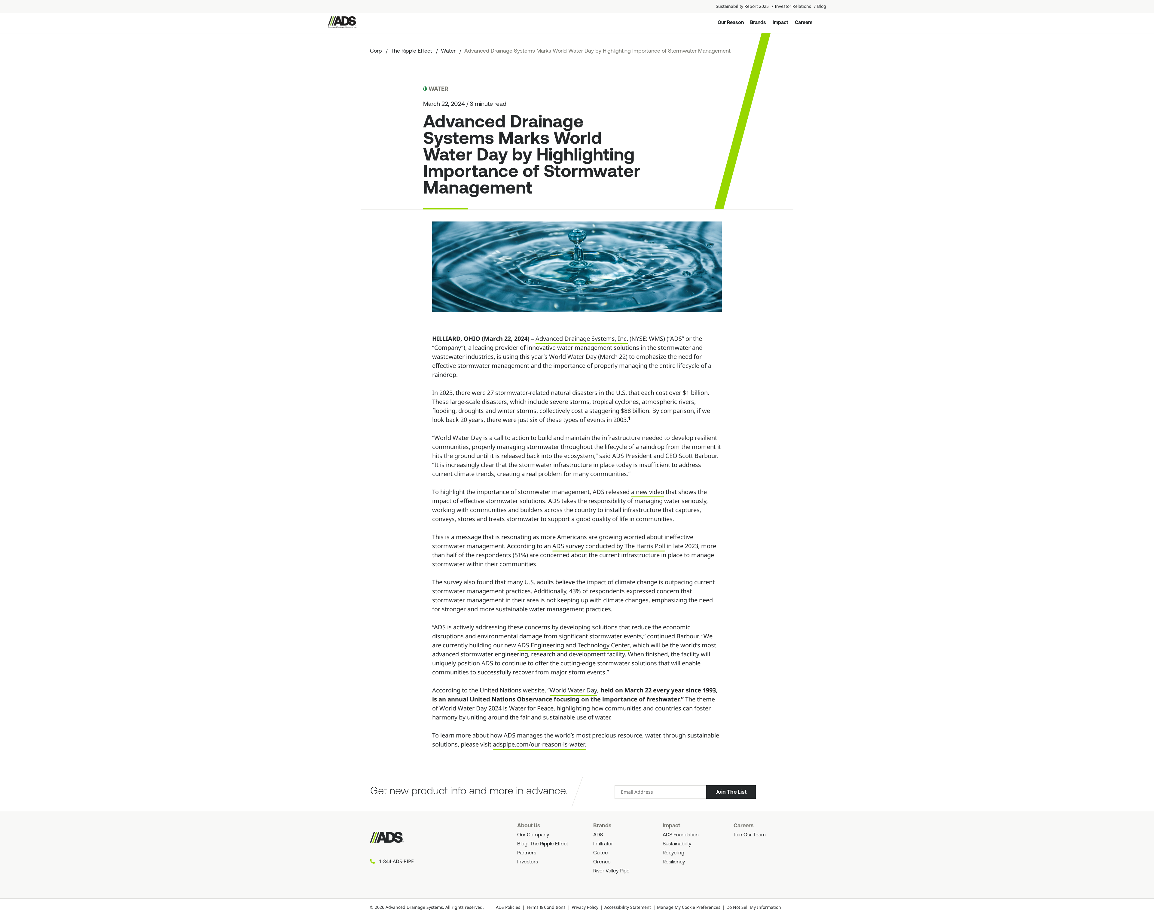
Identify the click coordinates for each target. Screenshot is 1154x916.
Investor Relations (793, 6)
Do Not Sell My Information (753, 907)
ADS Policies (508, 907)
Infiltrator (603, 844)
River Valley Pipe (611, 871)
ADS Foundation (681, 835)
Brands (758, 22)
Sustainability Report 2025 (742, 6)
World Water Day (573, 690)
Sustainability (677, 844)
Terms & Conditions (546, 907)
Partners (526, 853)
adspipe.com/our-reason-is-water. (539, 744)
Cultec (600, 853)
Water (448, 51)
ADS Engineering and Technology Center (573, 645)
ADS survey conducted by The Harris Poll (608, 546)
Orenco (602, 862)
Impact (780, 22)
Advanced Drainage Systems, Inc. (582, 338)
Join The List (731, 792)
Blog (821, 6)
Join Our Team (750, 835)
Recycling (673, 853)
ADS (598, 835)
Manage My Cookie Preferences (688, 907)
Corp (376, 51)
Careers (804, 22)
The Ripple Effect (411, 51)
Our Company (533, 835)
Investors (527, 862)
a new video (647, 492)
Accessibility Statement (627, 907)
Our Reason (731, 22)
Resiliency (674, 862)
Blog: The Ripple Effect (542, 844)
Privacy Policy (585, 907)
